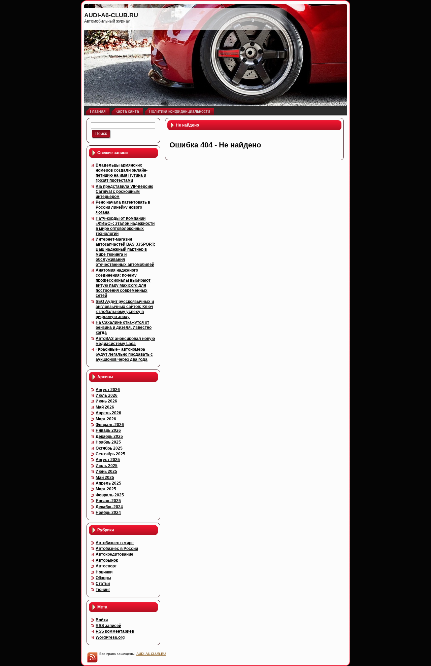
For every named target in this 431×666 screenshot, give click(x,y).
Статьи (103, 583)
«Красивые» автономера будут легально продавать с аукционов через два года (124, 354)
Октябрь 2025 (109, 448)
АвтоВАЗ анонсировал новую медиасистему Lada (125, 341)
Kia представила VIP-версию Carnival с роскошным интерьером (124, 191)
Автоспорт (106, 566)
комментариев (115, 631)
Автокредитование (114, 554)
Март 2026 (106, 419)
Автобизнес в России (117, 548)
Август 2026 (108, 389)
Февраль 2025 (110, 495)
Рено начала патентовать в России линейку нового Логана (123, 207)
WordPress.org (110, 637)
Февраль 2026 (110, 424)
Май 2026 (105, 407)
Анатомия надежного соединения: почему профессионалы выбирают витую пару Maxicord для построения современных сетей (123, 283)
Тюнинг (103, 589)
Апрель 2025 (108, 483)
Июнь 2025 (106, 471)
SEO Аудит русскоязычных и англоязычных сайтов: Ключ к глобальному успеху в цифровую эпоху (125, 309)
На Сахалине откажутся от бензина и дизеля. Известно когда (124, 327)
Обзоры (103, 577)
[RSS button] (92, 657)
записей (108, 625)
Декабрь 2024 (109, 506)
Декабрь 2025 (109, 436)
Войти (102, 620)
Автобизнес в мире (115, 542)
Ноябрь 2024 (108, 512)
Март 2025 (106, 489)
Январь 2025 (108, 500)
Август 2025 (108, 459)
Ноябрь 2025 (108, 442)
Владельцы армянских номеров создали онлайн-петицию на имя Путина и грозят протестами (121, 173)
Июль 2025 (107, 465)
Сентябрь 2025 (110, 454)
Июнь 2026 (106, 401)
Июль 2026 (107, 395)
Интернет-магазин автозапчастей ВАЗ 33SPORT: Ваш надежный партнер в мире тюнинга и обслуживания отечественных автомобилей (125, 252)
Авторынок (107, 560)
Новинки (104, 572)
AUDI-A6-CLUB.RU (111, 15)
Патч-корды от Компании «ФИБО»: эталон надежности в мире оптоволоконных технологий (125, 226)
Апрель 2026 (108, 413)
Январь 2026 (108, 430)
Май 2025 (105, 477)
